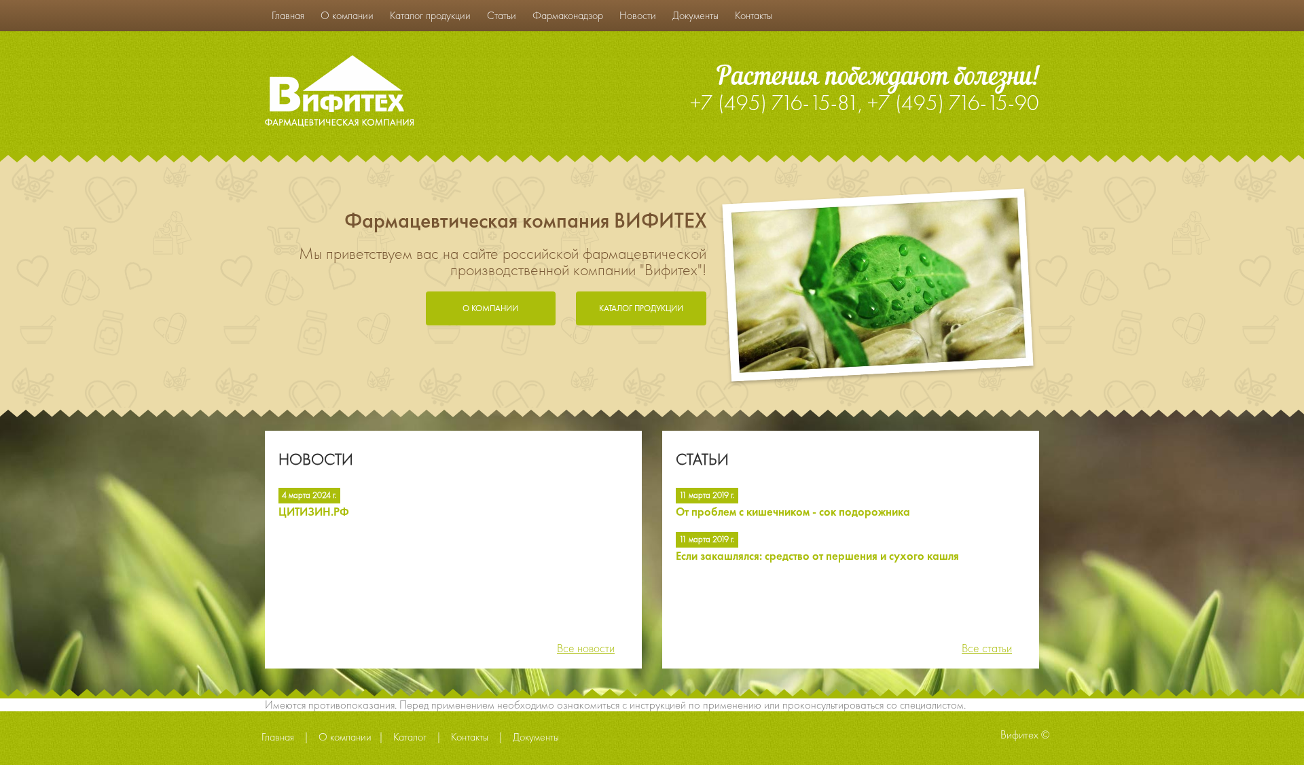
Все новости (586, 648)
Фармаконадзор (567, 16)
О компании (347, 16)
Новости (637, 16)
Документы (695, 16)
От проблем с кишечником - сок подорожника (793, 512)
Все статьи (987, 648)
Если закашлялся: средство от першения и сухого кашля (817, 557)
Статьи (501, 16)
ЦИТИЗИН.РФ (313, 512)
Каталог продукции (430, 16)
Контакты (753, 16)
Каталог (410, 737)
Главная (288, 16)
